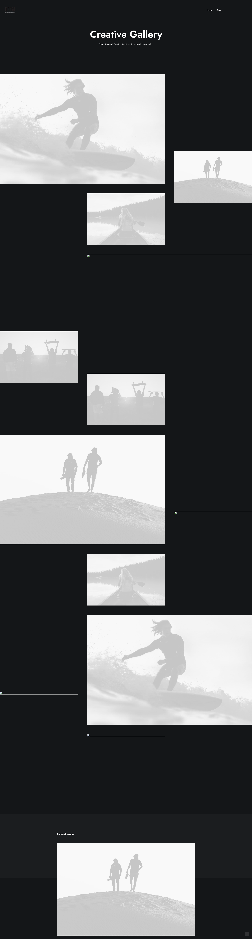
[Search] (245, 10)
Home (209, 10)
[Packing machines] (10, 10)
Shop (218, 10)
